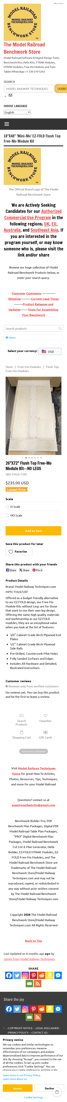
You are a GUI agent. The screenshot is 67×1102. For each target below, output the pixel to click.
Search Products (21, 722)
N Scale (15, 506)
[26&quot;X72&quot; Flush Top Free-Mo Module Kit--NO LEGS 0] (33, 416)
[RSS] (37, 983)
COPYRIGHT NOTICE (20, 1028)
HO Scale (16, 515)
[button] (19, 551)
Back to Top (33, 941)
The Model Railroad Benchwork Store (24, 48)
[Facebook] (9, 975)
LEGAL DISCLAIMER (47, 1028)
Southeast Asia (44, 230)
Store (9, 367)
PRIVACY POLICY (18, 1032)
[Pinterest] (33, 975)
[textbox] (48, 351)
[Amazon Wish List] (50, 1009)
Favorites (45, 721)
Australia (12, 230)
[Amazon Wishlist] (50, 975)
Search (9, 81)
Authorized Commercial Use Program (33, 214)
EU (54, 224)
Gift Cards (45, 737)
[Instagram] (25, 975)
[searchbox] (33, 328)
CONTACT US (39, 1032)
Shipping (14, 299)
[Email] (29, 983)
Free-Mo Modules (29, 367)
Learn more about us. (15, 1078)
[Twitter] (17, 975)
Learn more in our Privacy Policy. (22, 1075)
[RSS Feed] (37, 1017)
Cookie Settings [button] (33, 1097)
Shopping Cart (21, 737)
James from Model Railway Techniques (29, 959)
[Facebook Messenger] (58, 975)
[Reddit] (41, 975)
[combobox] (49, 351)
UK (46, 224)
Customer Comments (26, 293)
